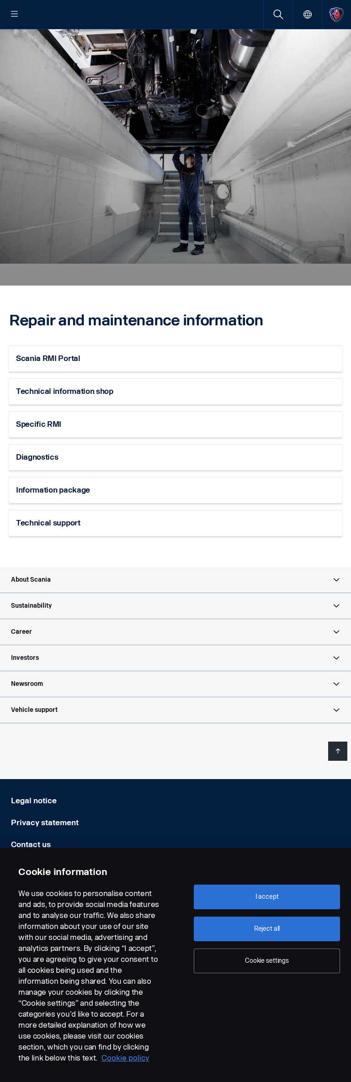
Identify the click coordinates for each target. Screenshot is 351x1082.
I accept (267, 897)
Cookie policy (125, 1058)
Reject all (267, 929)
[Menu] (14, 14)
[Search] (278, 14)
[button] (175, 580)
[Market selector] (307, 14)
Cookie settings (267, 961)
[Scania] (336, 14)
